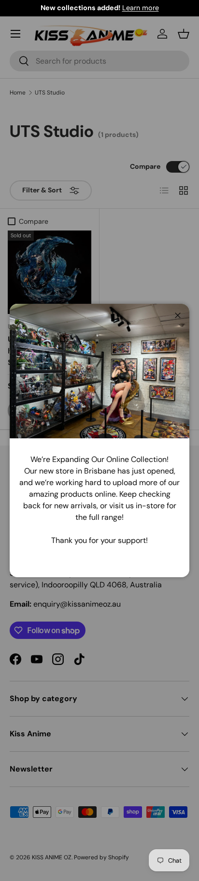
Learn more (140, 7)
